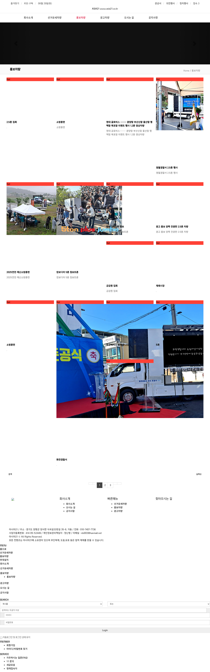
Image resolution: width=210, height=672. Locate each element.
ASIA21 (96, 8)
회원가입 (11, 645)
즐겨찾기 (15, 3)
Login (105, 630)
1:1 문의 (10, 661)
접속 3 (196, 3)
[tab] (105, 563)
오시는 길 (129, 17)
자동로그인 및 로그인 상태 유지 (16, 637)
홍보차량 (80, 17)
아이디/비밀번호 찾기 (17, 648)
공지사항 (153, 17)
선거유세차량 (55, 17)
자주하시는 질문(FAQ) (17, 657)
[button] (16, 43)
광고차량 (104, 17)
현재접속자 (12, 668)
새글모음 (11, 664)
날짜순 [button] (199, 474)
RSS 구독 (28, 3)
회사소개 (28, 17)
